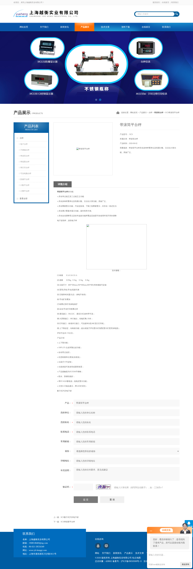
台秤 (150, 112)
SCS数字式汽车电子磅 (70, 517)
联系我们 (175, 2)
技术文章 (105, 27)
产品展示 (85, 27)
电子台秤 (24, 144)
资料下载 (125, 27)
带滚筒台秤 (24, 156)
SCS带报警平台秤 (68, 522)
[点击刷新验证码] (103, 487)
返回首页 (156, 2)
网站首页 (24, 27)
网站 (97, 553)
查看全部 (23, 198)
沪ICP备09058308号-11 (131, 561)
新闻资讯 (64, 27)
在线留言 (165, 2)
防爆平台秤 (24, 179)
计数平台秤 (24, 185)
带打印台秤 (24, 168)
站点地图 (136, 558)
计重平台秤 (24, 191)
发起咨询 (185, 564)
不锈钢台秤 (24, 150)
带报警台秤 (24, 162)
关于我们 (44, 27)
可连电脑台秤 (25, 173)
